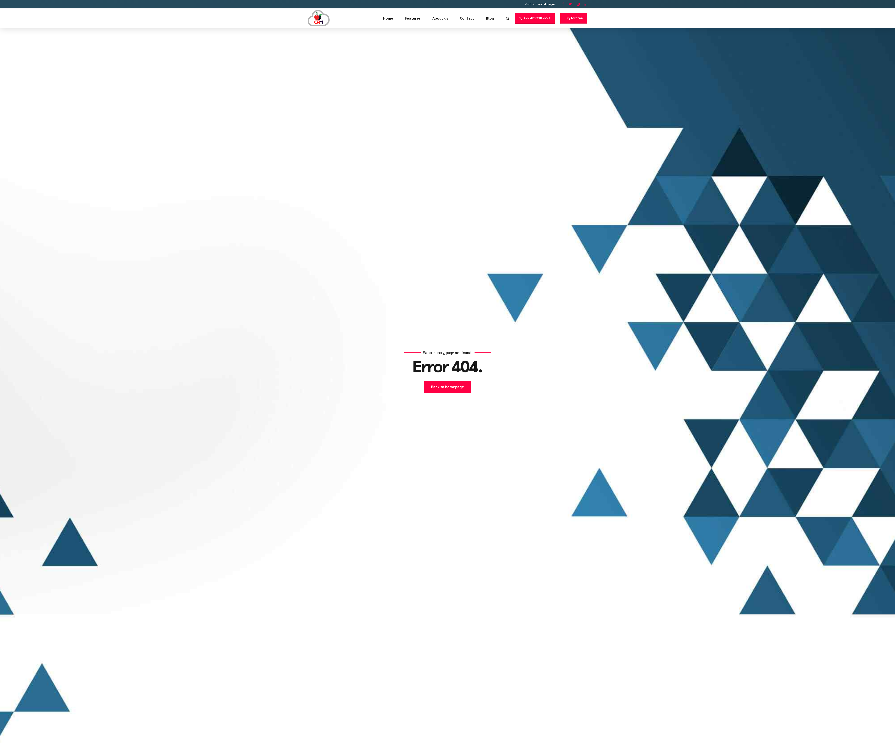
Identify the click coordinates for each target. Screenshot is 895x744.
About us (440, 18)
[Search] (507, 18)
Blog (490, 18)
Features (413, 18)
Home (388, 18)
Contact (467, 18)
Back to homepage (447, 387)
